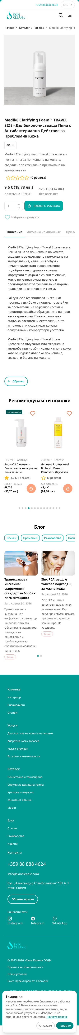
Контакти (14, 852)
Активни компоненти (44, 232)
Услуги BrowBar (17, 748)
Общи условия (17, 974)
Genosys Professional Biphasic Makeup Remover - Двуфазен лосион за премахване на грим (56, 469)
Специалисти (16, 705)
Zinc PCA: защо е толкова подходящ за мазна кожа (56, 584)
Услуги (12, 725)
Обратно (18, 381)
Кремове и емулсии (20, 792)
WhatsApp (59, 923)
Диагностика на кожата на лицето (30, 733)
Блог (11, 820)
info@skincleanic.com (23, 874)
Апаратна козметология (23, 741)
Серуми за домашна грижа (25, 784)
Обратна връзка (23, 899)
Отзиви (12, 712)
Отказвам (45, 1025)
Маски (11, 807)
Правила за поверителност (25, 967)
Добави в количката (47, 206)
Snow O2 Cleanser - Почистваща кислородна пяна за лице (21, 468)
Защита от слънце (19, 800)
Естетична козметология (23, 756)
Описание (14, 232)
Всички (11, 538)
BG (65, 5)
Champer (42, 981)
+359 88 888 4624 (46, 5)
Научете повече (56, 1017)
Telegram (37, 923)
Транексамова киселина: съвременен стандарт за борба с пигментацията (20, 588)
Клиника (14, 689)
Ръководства (52, 538)
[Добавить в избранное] (33, 413)
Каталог (13, 769)
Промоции (30, 538)
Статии (12, 828)
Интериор (14, 697)
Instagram (15, 923)
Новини (12, 843)
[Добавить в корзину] (31, 488)
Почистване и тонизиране (24, 777)
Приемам (64, 1025)
